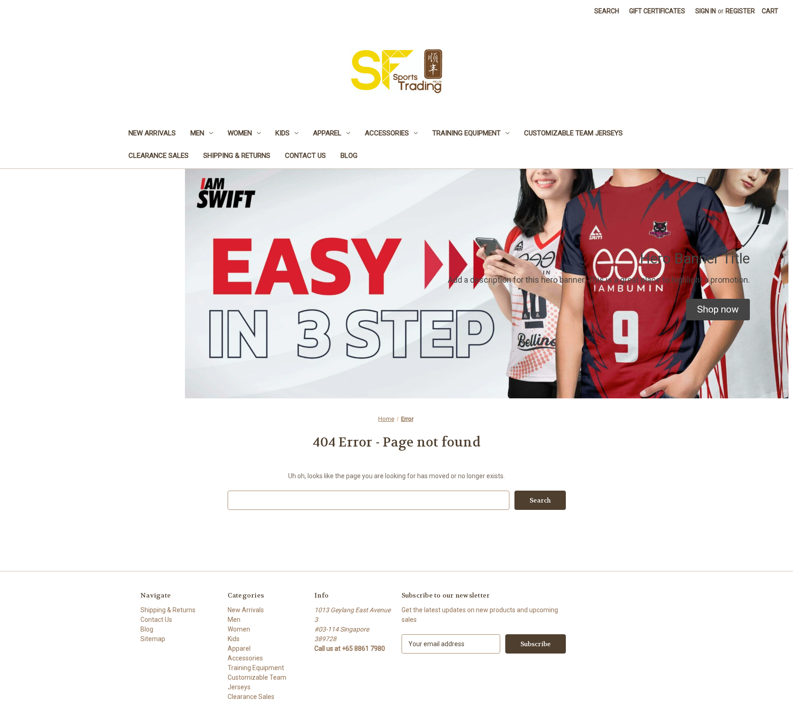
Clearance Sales (158, 155)
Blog (349, 155)
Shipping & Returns (236, 155)
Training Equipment (466, 133)
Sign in (705, 11)
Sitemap (152, 639)
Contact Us (305, 155)
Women (240, 133)
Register (740, 11)
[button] (718, 310)
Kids (282, 133)
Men (197, 133)
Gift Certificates (657, 11)
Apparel (327, 133)
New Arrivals (152, 133)
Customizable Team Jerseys (573, 133)
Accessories (387, 133)
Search (606, 11)
